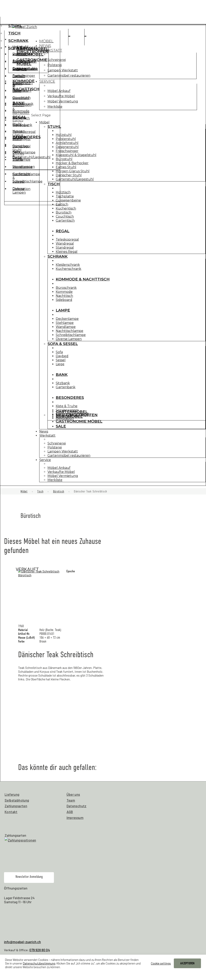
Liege (16, 91)
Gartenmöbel (32, 49)
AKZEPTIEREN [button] (187, 963)
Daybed (18, 76)
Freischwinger (67, 151)
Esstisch (62, 204)
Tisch (14, 33)
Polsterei (54, 65)
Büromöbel (29, 54)
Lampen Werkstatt (62, 70)
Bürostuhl (64, 159)
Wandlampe (66, 327)
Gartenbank (22, 125)
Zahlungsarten (16, 806)
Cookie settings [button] (161, 963)
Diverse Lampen (69, 339)
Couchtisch (65, 216)
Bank (18, 103)
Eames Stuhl (66, 167)
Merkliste (54, 106)
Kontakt (11, 812)
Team (71, 800)
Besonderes (26, 137)
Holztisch (63, 192)
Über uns (73, 794)
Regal (62, 231)
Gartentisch (65, 220)
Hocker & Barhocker (72, 163)
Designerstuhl (67, 147)
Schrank (18, 40)
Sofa (59, 352)
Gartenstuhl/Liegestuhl (75, 179)
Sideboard (64, 300)
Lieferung (12, 794)
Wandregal (65, 243)
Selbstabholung (17, 800)
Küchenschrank (68, 269)
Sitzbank (19, 118)
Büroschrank (66, 288)
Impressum (75, 818)
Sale (21, 69)
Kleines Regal (66, 251)
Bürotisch (63, 212)
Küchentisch (66, 208)
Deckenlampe (67, 319)
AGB (70, 812)
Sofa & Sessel (62, 343)
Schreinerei (56, 60)
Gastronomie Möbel (31, 61)
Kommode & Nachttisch (83, 279)
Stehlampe (65, 323)
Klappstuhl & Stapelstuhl (76, 155)
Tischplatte (65, 196)
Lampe (63, 310)
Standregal (65, 247)
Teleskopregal (67, 239)
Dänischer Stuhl (69, 175)
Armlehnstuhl (67, 143)
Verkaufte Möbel (61, 96)
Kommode (64, 292)
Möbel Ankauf (58, 91)
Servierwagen (23, 167)
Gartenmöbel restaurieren (68, 75)
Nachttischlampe (69, 331)
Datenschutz (77, 806)
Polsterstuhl (66, 139)
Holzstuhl (64, 135)
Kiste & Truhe (66, 406)
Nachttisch (64, 296)
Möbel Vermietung (62, 101)
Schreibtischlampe (71, 335)
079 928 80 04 (39, 950)
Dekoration (21, 189)
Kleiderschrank (68, 265)
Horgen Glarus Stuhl (73, 171)
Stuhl (15, 25)
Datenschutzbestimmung (39, 963)
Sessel (17, 84)
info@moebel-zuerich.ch (22, 942)
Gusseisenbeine (68, 200)
